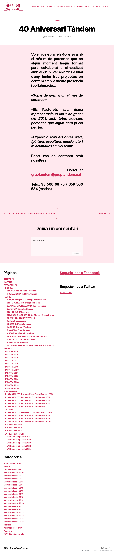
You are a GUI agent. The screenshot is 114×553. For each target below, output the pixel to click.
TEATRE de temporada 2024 (18, 446)
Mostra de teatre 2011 (13, 476)
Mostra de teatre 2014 (13, 485)
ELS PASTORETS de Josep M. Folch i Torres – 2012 (27, 397)
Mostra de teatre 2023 (14, 512)
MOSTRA (50, 6)
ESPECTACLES (37, 6)
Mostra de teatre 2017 (13, 494)
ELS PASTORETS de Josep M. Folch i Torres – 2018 (27, 415)
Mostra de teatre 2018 (13, 497)
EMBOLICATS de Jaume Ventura (21, 291)
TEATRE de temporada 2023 (18, 443)
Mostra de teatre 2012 (13, 479)
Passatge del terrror (13, 528)
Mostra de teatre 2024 (14, 515)
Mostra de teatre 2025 (14, 519)
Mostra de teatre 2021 (13, 506)
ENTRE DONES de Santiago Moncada (23, 303)
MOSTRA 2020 (12, 370)
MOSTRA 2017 (11, 361)
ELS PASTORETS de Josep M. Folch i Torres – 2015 (27, 403)
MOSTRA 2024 (12, 382)
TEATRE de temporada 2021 (18, 437)
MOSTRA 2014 (11, 351)
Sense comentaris (65, 37)
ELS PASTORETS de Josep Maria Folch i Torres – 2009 (29, 394)
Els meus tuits (66, 292)
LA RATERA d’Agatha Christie (20, 309)
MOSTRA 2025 (12, 385)
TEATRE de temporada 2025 (18, 449)
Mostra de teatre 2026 (14, 522)
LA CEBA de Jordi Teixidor (19, 327)
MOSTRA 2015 (11, 354)
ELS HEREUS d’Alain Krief (18, 312)
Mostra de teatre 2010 (13, 472)
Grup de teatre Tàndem (19, 548)
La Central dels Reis (12, 469)
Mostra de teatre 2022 (14, 509)
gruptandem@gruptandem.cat (56, 174)
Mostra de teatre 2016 (13, 491)
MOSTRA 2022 (12, 376)
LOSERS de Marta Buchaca (19, 324)
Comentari (76, 253)
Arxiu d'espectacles (12, 463)
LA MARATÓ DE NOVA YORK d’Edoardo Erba (26, 306)
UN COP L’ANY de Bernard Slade (21, 339)
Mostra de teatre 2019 (13, 500)
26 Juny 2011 (49, 37)
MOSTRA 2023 (12, 379)
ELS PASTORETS (83, 6)
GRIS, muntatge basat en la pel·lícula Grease (26, 300)
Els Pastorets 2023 (13, 425)
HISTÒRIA (96, 6)
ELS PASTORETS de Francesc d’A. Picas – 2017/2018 (28, 412)
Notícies (57, 21)
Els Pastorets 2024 (13, 428)
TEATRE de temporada (65, 6)
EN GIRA (9, 288)
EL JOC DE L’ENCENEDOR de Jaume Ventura (26, 336)
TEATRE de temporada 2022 (18, 440)
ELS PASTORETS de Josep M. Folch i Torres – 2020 (27, 421)
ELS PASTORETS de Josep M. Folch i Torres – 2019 (27, 418)
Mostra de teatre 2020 (14, 503)
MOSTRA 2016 (11, 357)
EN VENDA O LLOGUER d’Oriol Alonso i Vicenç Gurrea (30, 315)
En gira (7, 466)
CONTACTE (106, 6)
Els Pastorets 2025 (13, 431)
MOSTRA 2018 (11, 364)
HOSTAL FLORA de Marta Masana (22, 294)
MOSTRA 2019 (11, 367)
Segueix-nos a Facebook (80, 273)
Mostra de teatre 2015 (13, 488)
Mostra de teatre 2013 (13, 482)
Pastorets (8, 531)
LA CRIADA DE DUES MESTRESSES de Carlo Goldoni (30, 345)
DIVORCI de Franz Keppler (18, 330)
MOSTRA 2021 (11, 373)
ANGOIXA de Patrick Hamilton (20, 333)
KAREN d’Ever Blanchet (17, 342)
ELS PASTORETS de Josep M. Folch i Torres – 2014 (27, 400)
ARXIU (8, 297)
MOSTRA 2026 (12, 388)
